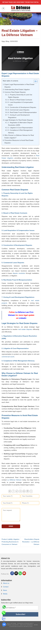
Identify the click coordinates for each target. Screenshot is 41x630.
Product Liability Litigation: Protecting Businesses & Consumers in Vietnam (11, 541)
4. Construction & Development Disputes (22, 107)
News (5, 590)
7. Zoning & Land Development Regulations (19, 116)
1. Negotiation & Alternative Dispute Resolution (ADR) (20, 124)
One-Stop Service (26, 624)
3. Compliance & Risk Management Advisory (20, 131)
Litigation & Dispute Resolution (20, 626)
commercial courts (8, 357)
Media (5, 594)
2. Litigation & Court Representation (20, 127)
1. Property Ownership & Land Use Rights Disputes (20, 96)
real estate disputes (25, 329)
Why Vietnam (11, 623)
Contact (5, 587)
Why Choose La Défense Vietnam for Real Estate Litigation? (19, 136)
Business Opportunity (25, 623)
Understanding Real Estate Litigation (17, 89)
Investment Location (10, 624)
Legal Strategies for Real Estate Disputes (18, 120)
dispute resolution (19, 273)
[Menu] (3, 8)
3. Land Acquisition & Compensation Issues (20, 103)
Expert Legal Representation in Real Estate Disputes (19, 86)
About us (6, 583)
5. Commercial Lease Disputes (18, 110)
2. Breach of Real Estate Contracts (20, 100)
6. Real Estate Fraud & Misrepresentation (22, 112)
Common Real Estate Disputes (15, 92)
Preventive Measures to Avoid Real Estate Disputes (18, 141)
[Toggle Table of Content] (34, 81)
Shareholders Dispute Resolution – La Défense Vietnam (30, 541)
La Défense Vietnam (14, 480)
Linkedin (22, 318)
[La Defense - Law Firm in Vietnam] (20, 8)
